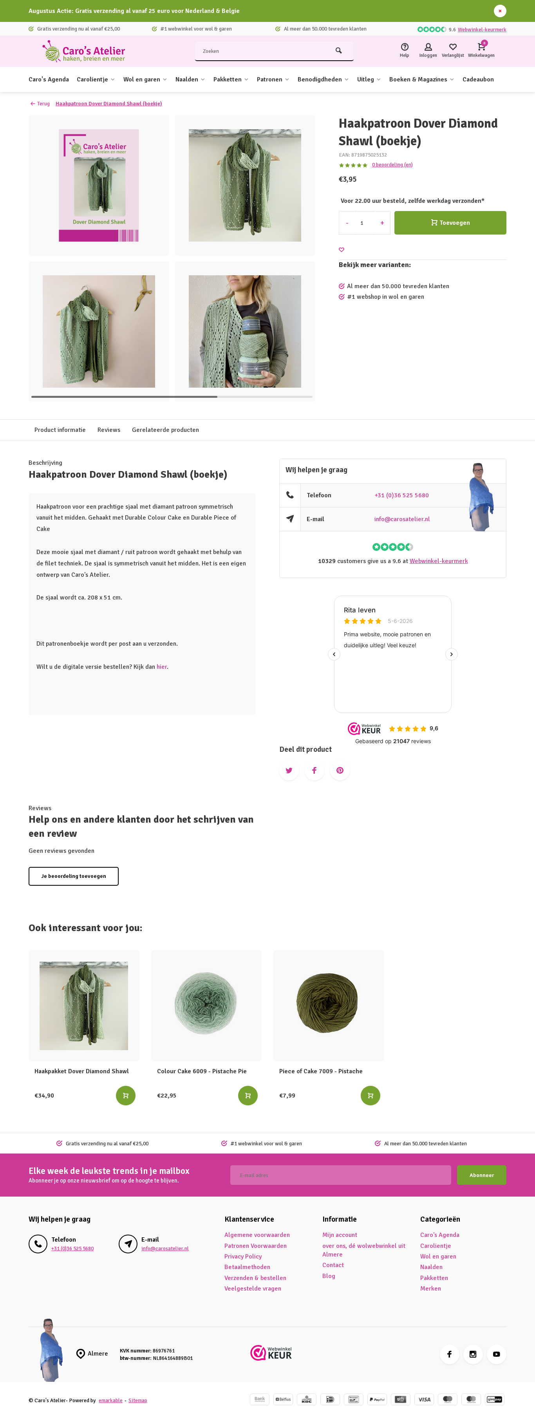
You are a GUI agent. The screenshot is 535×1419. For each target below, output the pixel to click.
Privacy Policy (243, 1256)
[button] (299, 258)
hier (162, 667)
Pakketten (227, 79)
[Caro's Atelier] (87, 51)
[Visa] (424, 1400)
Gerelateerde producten (165, 430)
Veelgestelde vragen (252, 1289)
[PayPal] (377, 1400)
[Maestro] (447, 1400)
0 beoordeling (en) (392, 164)
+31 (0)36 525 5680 (401, 495)
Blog (328, 1276)
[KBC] (306, 1400)
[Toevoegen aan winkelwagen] (126, 1095)
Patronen (269, 79)
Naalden (186, 79)
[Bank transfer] (259, 1400)
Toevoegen (454, 223)
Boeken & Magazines (418, 79)
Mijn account (339, 1235)
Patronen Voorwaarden (255, 1246)
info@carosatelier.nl (402, 519)
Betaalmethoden (247, 1267)
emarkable (111, 1400)
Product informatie (60, 430)
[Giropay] (494, 1400)
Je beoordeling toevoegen (73, 876)
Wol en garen (141, 79)
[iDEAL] (330, 1400)
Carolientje (92, 79)
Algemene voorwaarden (257, 1235)
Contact (333, 1265)
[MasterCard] (471, 1400)
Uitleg (365, 79)
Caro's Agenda (49, 79)
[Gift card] (400, 1400)
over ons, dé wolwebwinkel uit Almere (363, 1250)
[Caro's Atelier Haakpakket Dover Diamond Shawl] (84, 1005)
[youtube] (496, 1354)
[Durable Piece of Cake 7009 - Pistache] (328, 1005)
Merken (430, 1289)
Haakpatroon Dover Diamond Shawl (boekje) (109, 103)
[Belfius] (283, 1400)
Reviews (109, 430)
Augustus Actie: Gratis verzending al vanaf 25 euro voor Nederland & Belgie (134, 11)
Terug (43, 103)
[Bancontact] (353, 1400)
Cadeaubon (478, 79)
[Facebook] (449, 1354)
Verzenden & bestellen (255, 1278)
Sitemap (137, 1400)
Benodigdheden (320, 79)
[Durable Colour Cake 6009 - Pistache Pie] (206, 1005)
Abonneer (482, 1175)
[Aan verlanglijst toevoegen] (341, 250)
